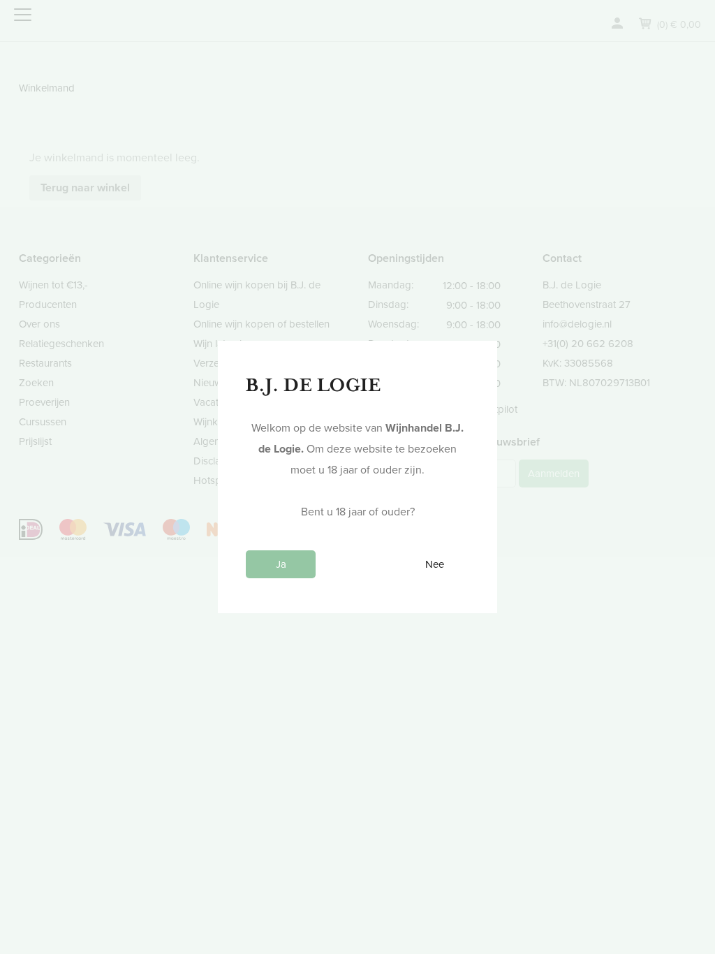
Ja (281, 564)
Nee (434, 564)
